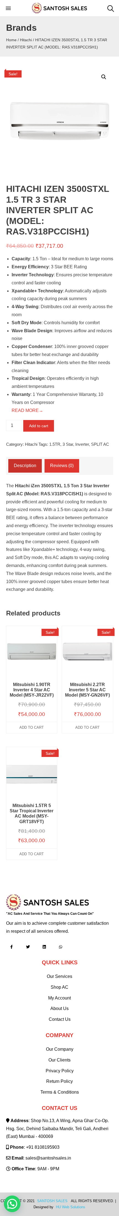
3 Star (68, 444)
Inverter (82, 444)
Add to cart (38, 426)
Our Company (59, 1049)
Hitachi (26, 40)
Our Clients (59, 1060)
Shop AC (59, 987)
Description (25, 465)
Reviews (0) (62, 465)
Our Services (59, 976)
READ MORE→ (27, 410)
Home (11, 40)
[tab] (25, 466)
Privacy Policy (60, 1070)
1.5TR (54, 444)
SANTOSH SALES (52, 1201)
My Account (59, 998)
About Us (59, 1008)
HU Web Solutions (70, 1207)
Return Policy (59, 1081)
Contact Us (60, 1019)
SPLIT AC (100, 444)
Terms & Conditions (59, 1092)
